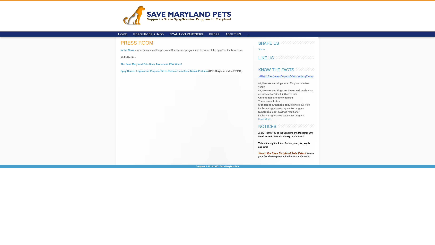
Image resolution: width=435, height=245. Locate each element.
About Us (233, 34)
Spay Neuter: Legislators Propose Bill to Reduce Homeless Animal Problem (164, 71)
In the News (127, 50)
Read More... (265, 119)
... (248, 34)
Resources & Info (148, 34)
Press (214, 34)
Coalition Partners (186, 34)
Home (122, 34)
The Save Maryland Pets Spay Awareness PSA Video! (151, 64)
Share (261, 49)
